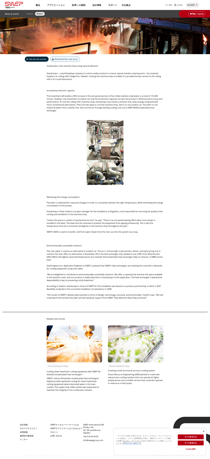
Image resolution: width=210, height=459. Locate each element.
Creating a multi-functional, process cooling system (131, 370)
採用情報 (24, 432)
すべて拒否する (191, 443)
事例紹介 (39, 14)
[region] (160, 441)
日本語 (180, 5)
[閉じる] (203, 431)
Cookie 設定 (191, 449)
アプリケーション (56, 5)
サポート (112, 5)
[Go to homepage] (17, 5)
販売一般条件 (185, 455)
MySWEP (191, 5)
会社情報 (96, 5)
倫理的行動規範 (27, 435)
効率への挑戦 (78, 5)
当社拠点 (126, 5)
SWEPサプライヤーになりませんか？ (66, 428)
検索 (170, 5)
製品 (38, 5)
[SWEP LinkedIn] (119, 427)
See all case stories (37, 59)
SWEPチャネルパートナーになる (64, 424)
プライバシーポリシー (132, 443)
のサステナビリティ (28, 428)
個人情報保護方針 (162, 455)
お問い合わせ (56, 435)
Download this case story (66, 59)
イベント (29, 14)
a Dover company (56, 455)
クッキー (24, 439)
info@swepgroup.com (93, 440)
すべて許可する (191, 437)
